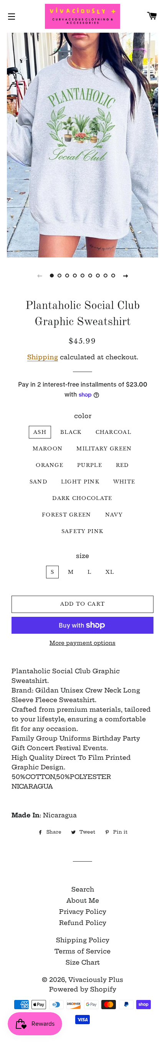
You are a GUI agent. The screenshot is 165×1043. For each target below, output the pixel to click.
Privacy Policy (82, 911)
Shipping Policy (82, 940)
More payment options (83, 642)
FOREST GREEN (66, 515)
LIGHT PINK (80, 481)
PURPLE (89, 465)
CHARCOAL (113, 432)
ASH (39, 432)
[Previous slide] (39, 275)
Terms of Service (82, 951)
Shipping (42, 357)
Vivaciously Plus (95, 979)
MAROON (48, 448)
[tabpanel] (82, 144)
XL (110, 572)
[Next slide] (125, 275)
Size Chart (83, 962)
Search (82, 889)
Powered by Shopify (82, 989)
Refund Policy (82, 923)
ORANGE (49, 465)
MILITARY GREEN (104, 448)
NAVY (114, 515)
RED (122, 465)
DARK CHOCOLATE (82, 498)
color (82, 416)
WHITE (124, 481)
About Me (82, 900)
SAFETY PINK (82, 531)
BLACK (71, 432)
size (82, 556)
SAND (38, 481)
